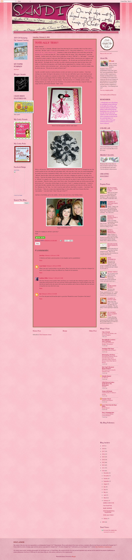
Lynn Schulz (42, 266)
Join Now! (16, 69)
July (105, 487)
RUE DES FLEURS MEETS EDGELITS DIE (113, 245)
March (105, 498)
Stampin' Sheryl (106, 399)
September (106, 481)
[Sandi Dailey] (19, 193)
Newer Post (37, 331)
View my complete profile (106, 90)
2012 (103, 465)
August (105, 484)
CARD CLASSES (46, 32)
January (106, 518)
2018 (103, 448)
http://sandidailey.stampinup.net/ (103, 547)
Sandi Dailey (16, 170)
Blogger (74, 556)
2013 (103, 462)
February (106, 500)
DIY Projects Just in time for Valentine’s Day (108, 370)
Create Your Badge (18, 195)
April (105, 495)
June (105, 489)
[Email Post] (60, 240)
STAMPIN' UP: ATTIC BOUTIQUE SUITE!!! (113, 203)
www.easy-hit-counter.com (109, 532)
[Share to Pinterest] (72, 241)
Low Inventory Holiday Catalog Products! (107, 414)
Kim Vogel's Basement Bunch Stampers (108, 367)
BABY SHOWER (107, 508)
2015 (103, 457)
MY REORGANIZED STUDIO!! (112, 285)
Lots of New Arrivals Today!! (109, 350)
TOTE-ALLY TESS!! (46, 42)
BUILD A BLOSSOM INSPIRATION (111, 231)
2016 (103, 454)
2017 (103, 451)
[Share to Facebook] (70, 241)
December (106, 473)
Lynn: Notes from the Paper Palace (109, 405)
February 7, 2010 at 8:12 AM (55, 278)
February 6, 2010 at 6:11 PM (52, 255)
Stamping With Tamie (108, 349)
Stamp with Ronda (107, 391)
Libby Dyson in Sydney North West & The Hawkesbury (108, 383)
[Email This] (65, 241)
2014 (103, 459)
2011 (103, 468)
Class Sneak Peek (107, 505)
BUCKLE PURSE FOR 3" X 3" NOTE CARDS (113, 189)
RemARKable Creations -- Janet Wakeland (109, 340)
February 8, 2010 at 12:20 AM (49, 294)
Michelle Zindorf (106, 376)
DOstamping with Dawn (108, 355)
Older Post (93, 331)
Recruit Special (105, 408)
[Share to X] (69, 241)
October (106, 478)
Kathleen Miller (43, 278)
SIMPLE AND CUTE (108, 503)
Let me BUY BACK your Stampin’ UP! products (108, 343)
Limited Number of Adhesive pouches (109, 393)
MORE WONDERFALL (112, 258)
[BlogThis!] (67, 241)
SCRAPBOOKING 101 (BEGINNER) (87, 32)
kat (40, 294)
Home (65, 331)
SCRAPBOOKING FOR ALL (64, 32)
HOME (35, 32)
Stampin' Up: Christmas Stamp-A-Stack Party (113, 217)
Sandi (112, 61)
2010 (103, 470)
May (105, 492)
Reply (40, 260)
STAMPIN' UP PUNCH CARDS (112, 299)
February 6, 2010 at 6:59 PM (54, 266)
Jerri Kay (41, 255)
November (106, 476)
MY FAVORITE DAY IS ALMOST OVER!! (112, 313)
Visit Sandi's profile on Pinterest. (108, 95)
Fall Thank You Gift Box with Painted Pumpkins (109, 334)
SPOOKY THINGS (112, 272)
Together (104, 386)
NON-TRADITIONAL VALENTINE (109, 511)
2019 (103, 446)
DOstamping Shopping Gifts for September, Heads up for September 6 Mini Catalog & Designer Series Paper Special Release (109, 359)
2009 (103, 522)
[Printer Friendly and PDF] (40, 238)
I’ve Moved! (105, 377)
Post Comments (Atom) (45, 334)
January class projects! (107, 400)
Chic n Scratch (106, 332)
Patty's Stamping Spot (108, 412)
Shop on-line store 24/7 (106, 53)
